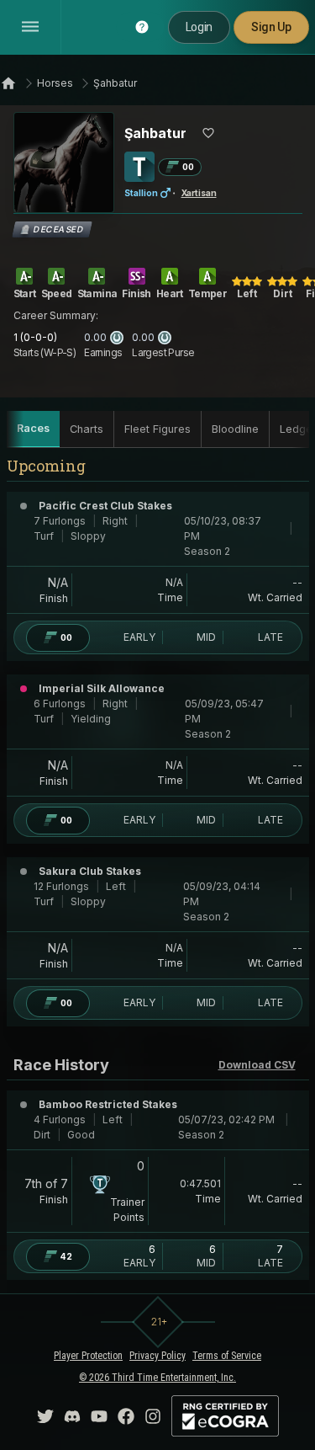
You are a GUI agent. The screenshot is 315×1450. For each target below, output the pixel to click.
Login (199, 27)
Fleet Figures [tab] (157, 429)
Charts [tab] (86, 429)
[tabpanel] (158, 874)
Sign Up (271, 27)
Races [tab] (33, 428)
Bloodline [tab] (235, 429)
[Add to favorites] (208, 133)
